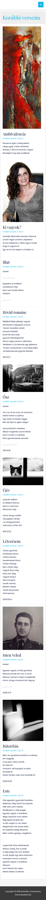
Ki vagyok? (12, 227)
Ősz (6, 397)
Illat (6, 262)
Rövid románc (15, 312)
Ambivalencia (14, 134)
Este (6, 791)
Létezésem (12, 541)
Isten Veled (12, 655)
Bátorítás (10, 746)
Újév (6, 490)
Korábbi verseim (10, 138)
